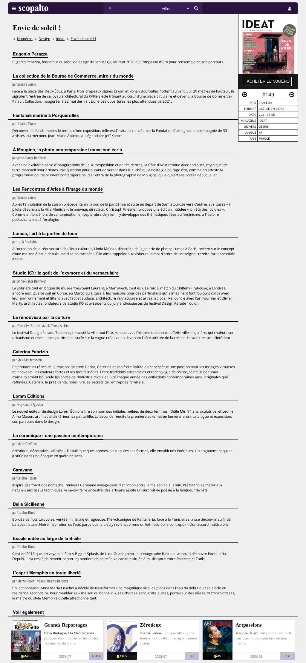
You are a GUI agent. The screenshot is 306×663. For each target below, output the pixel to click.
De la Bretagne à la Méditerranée (69, 633)
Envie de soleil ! (83, 38)
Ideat (263, 121)
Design (264, 127)
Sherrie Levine (151, 633)
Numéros (25, 38)
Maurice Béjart (246, 633)
